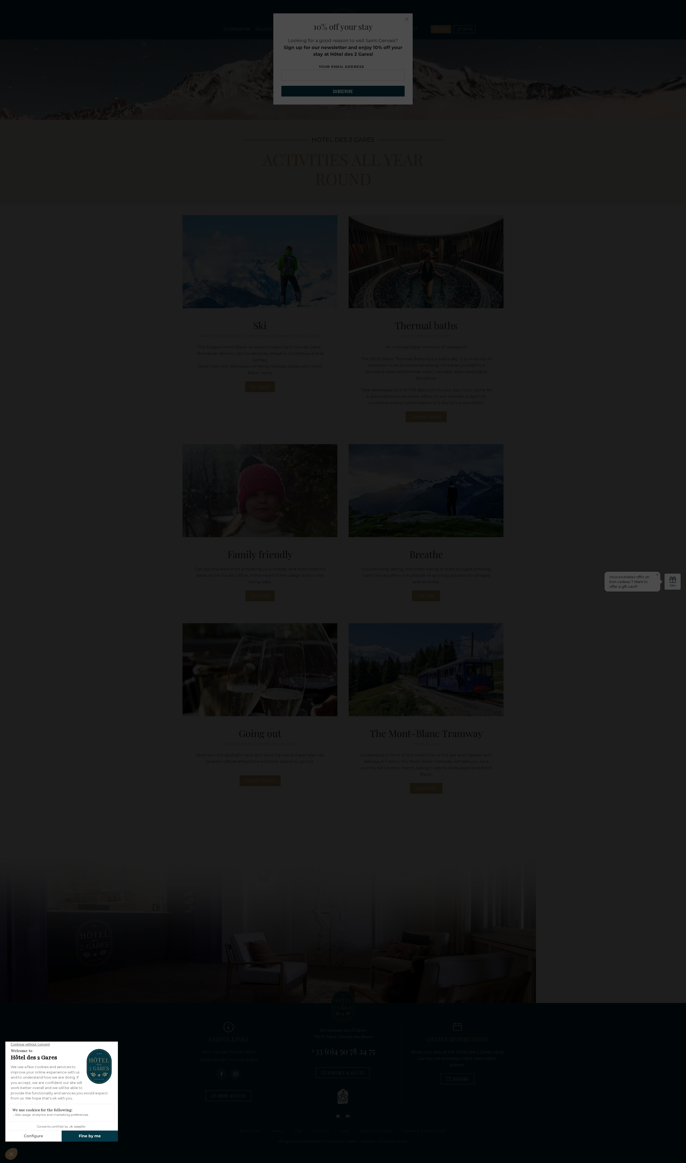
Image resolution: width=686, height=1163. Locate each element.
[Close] (407, 19)
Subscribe (343, 91)
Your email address (343, 67)
